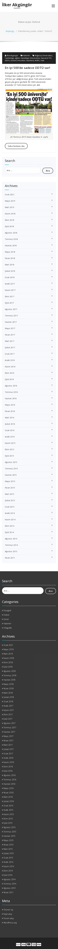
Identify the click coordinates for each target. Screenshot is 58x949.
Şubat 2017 (10, 347)
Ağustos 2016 (11, 385)
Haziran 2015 (11, 475)
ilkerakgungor (12, 55)
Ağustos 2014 (11, 538)
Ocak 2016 (9, 430)
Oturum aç (8, 909)
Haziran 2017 (11, 322)
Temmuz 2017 (11, 315)
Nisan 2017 (10, 334)
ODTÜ (7, 60)
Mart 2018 (9, 264)
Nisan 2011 (10, 557)
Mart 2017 (9, 341)
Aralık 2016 (10, 360)
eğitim (17, 58)
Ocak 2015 (9, 506)
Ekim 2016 (9, 373)
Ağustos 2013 (11, 551)
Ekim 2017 (9, 296)
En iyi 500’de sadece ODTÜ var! (27, 68)
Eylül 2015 (9, 456)
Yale (42, 60)
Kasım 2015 (10, 443)
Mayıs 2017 (10, 328)
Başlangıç (10, 31)
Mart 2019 (9, 207)
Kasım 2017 (10, 290)
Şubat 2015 (10, 500)
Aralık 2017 (10, 283)
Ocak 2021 (9, 194)
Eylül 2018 (9, 226)
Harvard (44, 58)
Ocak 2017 (9, 354)
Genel (6, 619)
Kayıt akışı (8, 914)
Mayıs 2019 (10, 201)
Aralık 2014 (10, 513)
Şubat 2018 (10, 271)
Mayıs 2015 (10, 481)
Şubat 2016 (10, 424)
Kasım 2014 (10, 519)
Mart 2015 (9, 494)
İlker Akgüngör (17, 4)
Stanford (30, 60)
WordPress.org (10, 922)
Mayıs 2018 (10, 252)
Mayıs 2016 (10, 405)
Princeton (21, 60)
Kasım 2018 (10, 213)
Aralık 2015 (10, 436)
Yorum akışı (9, 918)
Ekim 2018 (9, 220)
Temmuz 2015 (11, 468)
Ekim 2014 (9, 526)
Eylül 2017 (9, 303)
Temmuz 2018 (11, 239)
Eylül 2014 (9, 532)
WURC (37, 60)
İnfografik (8, 628)
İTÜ (50, 58)
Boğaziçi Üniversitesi (43, 55)
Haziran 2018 (11, 245)
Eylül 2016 (9, 379)
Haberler (26, 55)
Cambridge (9, 58)
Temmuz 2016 (11, 392)
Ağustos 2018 (11, 232)
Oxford (13, 60)
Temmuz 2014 (11, 545)
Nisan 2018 (10, 258)
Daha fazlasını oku (16, 146)
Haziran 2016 (11, 398)
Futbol (6, 615)
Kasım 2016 (10, 366)
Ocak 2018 (9, 277)
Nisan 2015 (10, 487)
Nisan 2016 (10, 411)
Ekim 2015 (9, 449)
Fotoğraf (7, 610)
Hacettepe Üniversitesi (30, 58)
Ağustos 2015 (11, 462)
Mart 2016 (9, 417)
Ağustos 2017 (11, 309)
